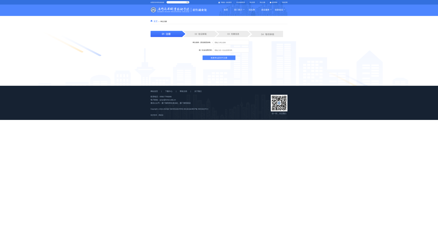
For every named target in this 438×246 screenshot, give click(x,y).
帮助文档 (183, 91)
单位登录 (252, 2)
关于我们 (198, 91)
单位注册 (262, 2)
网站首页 (154, 91)
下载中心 (168, 91)
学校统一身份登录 (226, 2)
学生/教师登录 (240, 2)
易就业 (161, 115)
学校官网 (284, 2)
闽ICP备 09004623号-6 (200, 109)
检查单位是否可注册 (219, 57)
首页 (156, 21)
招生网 (252, 9)
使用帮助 (274, 2)
